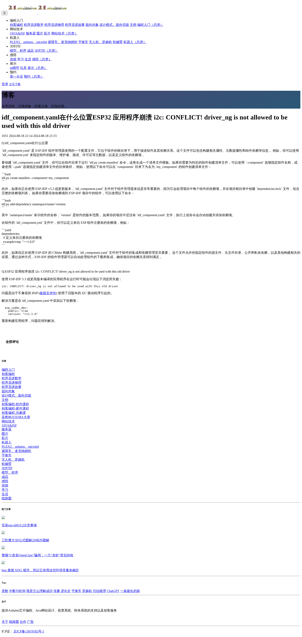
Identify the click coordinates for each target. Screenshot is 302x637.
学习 (20, 59)
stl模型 (14, 68)
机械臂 (118, 42)
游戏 (13, 59)
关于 (5, 621)
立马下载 (15, 84)
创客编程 (16, 24)
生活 (28, 59)
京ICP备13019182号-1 (28, 631)
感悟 (5, 481)
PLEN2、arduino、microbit (28, 42)
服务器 (31, 33)
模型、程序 (18, 50)
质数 (5, 591)
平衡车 (83, 42)
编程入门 (8, 369)
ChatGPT (113, 591)
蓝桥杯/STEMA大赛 (16, 417)
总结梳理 (99, 591)
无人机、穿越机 (100, 42)
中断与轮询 (17, 591)
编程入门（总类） (150, 24)
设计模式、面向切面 (114, 24)
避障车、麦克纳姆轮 (62, 42)
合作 (23, 621)
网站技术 (8, 421)
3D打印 (7, 468)
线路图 (7, 498)
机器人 (7, 442)
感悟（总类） (42, 59)
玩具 (23, 68)
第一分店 (16, 76)
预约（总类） (34, 76)
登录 (5, 84)
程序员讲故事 (75, 24)
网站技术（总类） (64, 33)
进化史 (66, 591)
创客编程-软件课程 (15, 404)
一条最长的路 (130, 591)
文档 (133, 24)
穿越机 (87, 591)
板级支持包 (48, 293)
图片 (40, 33)
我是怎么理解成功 (39, 591)
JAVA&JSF (17, 33)
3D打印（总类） (46, 50)
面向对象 (92, 24)
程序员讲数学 (34, 24)
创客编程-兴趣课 (14, 412)
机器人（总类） (134, 42)
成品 (30, 50)
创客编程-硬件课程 (15, 408)
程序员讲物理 (54, 24)
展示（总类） (37, 68)
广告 (30, 621)
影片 (47, 33)
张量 (56, 591)
